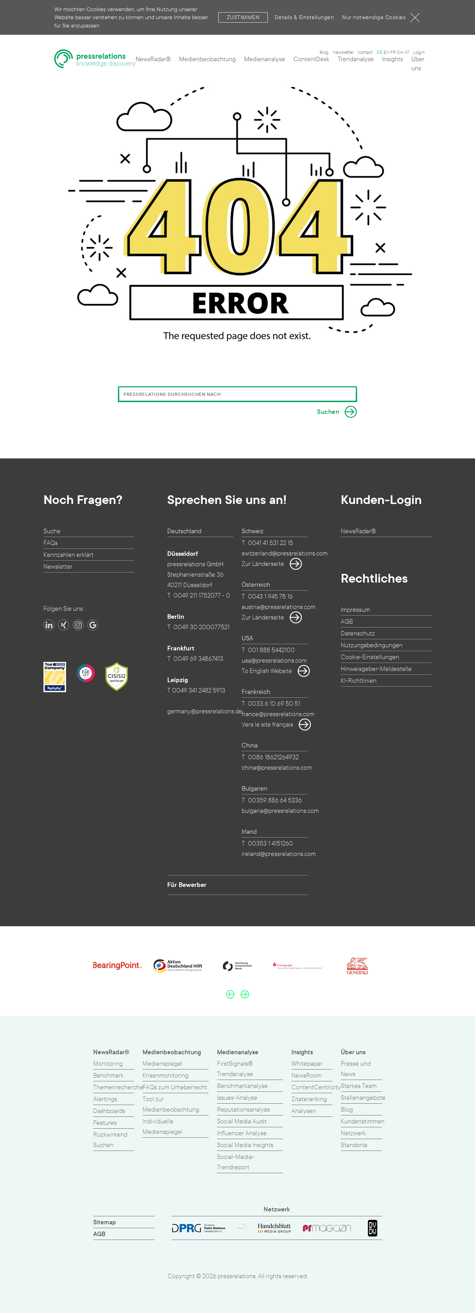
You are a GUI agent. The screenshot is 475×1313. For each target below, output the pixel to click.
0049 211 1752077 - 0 (202, 595)
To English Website (267, 671)
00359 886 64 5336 (275, 800)
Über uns (418, 64)
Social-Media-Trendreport (236, 1162)
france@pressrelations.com (278, 714)
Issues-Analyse (237, 1098)
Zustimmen (243, 17)
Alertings (105, 1099)
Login (419, 52)
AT (406, 52)
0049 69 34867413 (198, 659)
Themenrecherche (118, 1087)
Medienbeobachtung (207, 59)
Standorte (354, 1145)
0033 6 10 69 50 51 (274, 703)
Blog (324, 52)
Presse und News (356, 1069)
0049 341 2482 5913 (198, 690)
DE (380, 52)
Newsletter (343, 52)
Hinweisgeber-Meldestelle (376, 669)
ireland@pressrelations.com (279, 854)
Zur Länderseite (263, 564)
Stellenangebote (363, 1098)
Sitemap (104, 1222)
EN (386, 52)
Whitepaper (307, 1063)
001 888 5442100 (271, 650)
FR (393, 52)
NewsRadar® (153, 59)
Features (105, 1123)
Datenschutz (358, 633)
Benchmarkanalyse (242, 1086)
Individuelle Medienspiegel (163, 1127)
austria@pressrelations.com (278, 607)
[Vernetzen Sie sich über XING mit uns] (63, 625)
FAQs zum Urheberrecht (175, 1087)
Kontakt (365, 52)
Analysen (303, 1111)
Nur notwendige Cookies (373, 17)
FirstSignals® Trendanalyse (235, 1069)
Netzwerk (353, 1133)
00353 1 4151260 (270, 843)
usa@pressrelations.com (274, 660)
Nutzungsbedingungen (372, 645)
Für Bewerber (187, 885)
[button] (230, 994)
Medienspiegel (163, 1063)
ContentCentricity (316, 1087)
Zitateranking (309, 1099)
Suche (52, 531)
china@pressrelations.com (277, 767)
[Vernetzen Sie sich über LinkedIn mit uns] (49, 625)
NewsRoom (306, 1075)
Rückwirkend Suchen (110, 1140)
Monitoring (108, 1063)
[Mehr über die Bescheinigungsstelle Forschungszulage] (85, 673)
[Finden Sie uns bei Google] (92, 625)
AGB (347, 621)
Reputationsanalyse (243, 1109)
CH (400, 52)
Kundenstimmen (363, 1121)
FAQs (50, 543)
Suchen (328, 412)
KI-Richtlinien (359, 680)
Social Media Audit (242, 1121)
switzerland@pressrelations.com (285, 553)
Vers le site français (267, 724)
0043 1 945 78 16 (270, 596)
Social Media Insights (245, 1145)
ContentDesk (311, 59)
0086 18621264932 (273, 757)
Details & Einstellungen (304, 17)
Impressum (355, 610)
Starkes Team (359, 1086)
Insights (392, 59)
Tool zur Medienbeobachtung (171, 1104)
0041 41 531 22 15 (270, 543)
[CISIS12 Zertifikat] (116, 676)
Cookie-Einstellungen (370, 657)
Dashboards (109, 1111)
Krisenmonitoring (165, 1075)
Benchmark (108, 1075)
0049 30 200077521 (202, 627)
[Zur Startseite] (95, 61)
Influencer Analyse (242, 1133)
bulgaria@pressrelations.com (280, 811)
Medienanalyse (264, 59)
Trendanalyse (356, 59)
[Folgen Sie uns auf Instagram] (78, 625)
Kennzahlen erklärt (68, 555)
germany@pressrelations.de (204, 711)
